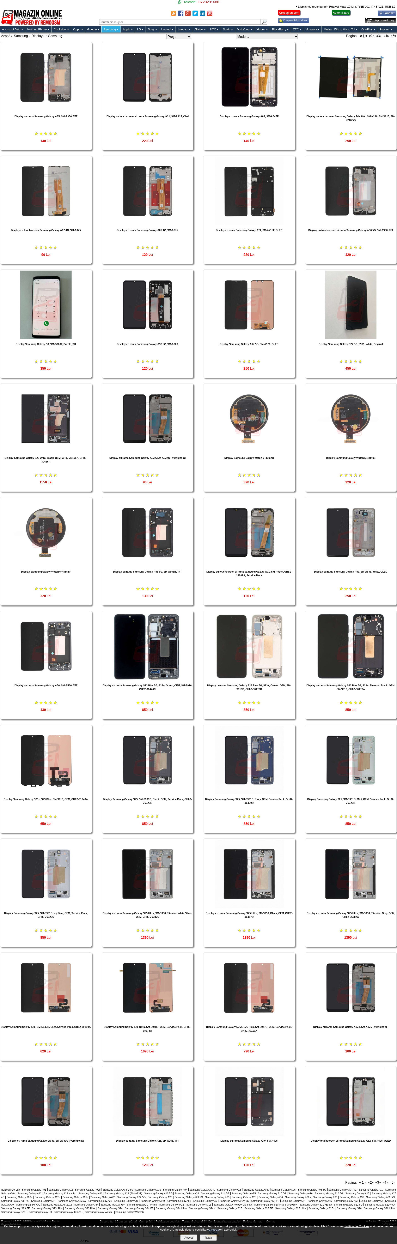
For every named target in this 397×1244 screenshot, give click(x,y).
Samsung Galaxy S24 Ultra (171, 1208)
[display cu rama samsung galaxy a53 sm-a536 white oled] (351, 565)
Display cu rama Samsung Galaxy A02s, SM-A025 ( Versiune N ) (350, 1027)
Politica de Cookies (356, 1226)
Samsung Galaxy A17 (357, 1193)
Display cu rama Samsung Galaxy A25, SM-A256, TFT (147, 1140)
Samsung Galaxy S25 (229, 1208)
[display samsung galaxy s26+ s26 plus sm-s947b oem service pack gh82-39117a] (249, 1021)
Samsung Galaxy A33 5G (15, 1201)
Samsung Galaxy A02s (87, 1189)
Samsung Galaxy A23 (160, 1197)
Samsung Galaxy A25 (217, 1197)
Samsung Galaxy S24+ (202, 1208)
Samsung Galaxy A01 (34, 1189)
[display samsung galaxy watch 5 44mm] (351, 452)
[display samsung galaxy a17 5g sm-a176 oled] (249, 338)
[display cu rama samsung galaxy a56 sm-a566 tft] (46, 679)
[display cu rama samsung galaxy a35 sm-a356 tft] (46, 110)
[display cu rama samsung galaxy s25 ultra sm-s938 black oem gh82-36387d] (249, 907)
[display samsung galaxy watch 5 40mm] (249, 452)
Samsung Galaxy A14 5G (215, 1193)
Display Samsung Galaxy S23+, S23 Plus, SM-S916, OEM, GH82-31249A (46, 799)
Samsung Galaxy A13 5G (158, 1193)
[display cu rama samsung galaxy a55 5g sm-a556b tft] (147, 565)
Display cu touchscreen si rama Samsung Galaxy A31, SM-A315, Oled (147, 116)
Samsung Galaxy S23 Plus (47, 1208)
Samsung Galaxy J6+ (112, 1204)
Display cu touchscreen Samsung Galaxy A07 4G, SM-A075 (46, 230)
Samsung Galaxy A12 (29, 1193)
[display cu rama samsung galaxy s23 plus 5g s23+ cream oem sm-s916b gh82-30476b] (249, 679)
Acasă (5, 36)
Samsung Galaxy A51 (179, 1201)
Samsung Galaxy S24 (110, 1208)
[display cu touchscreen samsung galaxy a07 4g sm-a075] (46, 224)
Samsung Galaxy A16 (300, 1193)
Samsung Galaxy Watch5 (99, 1212)
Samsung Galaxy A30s (298, 1197)
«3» (379, 36)
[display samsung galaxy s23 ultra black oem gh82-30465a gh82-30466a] (46, 452)
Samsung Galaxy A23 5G (189, 1197)
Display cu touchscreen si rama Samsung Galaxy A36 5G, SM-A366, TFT (350, 230)
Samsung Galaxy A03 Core (118, 1189)
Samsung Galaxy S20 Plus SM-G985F (275, 1204)
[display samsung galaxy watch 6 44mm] (46, 565)
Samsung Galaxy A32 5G (380, 1197)
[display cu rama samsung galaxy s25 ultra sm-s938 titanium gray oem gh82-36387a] (351, 907)
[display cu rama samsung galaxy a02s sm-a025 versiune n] (351, 1021)
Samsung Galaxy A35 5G (72, 1201)
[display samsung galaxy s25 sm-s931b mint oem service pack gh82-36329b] (351, 793)
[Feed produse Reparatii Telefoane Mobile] (209, 15)
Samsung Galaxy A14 (187, 1193)
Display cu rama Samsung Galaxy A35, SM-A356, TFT (45, 116)
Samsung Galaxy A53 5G (265, 1201)
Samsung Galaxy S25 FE (258, 1208)
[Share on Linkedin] (202, 15)
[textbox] (180, 22)
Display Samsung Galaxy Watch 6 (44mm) (46, 571)
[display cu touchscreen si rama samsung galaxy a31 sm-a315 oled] (147, 110)
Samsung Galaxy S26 (349, 1208)
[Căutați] (264, 23)
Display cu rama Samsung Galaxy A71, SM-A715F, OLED (249, 230)
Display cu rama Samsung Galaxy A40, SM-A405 (249, 1140)
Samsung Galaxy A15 (243, 1193)
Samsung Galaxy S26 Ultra (379, 1208)
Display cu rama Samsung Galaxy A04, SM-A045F (249, 116)
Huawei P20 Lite (10, 1189)
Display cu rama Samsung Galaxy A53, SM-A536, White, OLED (350, 571)
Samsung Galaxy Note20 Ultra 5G (232, 1204)
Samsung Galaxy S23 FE (15, 1208)
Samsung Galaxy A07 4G (342, 1189)
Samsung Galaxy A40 (126, 1201)
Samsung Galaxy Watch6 (129, 1212)
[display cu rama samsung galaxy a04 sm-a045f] (249, 110)
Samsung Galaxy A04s (202, 1189)
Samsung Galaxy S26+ (14, 1212)
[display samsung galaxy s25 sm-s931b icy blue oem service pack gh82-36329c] (46, 907)
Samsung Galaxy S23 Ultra (80, 1208)
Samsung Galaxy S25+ (322, 1208)
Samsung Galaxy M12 (171, 1204)
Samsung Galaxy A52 (205, 1201)
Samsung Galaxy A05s (256, 1189)
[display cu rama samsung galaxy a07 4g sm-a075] (147, 224)
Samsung (21, 36)
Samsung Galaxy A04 (175, 1189)
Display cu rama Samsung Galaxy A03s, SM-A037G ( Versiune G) (147, 458)
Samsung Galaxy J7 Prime (142, 1204)
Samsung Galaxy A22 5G (131, 1197)
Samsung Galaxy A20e (19, 1197)
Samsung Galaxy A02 (60, 1189)
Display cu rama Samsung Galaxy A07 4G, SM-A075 (147, 230)
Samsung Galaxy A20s (47, 1197)
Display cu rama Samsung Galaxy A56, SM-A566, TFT (45, 685)
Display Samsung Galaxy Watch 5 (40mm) (249, 458)
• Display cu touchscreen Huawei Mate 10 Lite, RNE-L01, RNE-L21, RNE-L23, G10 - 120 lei (311, 6)
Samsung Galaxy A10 (371, 1189)
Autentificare (341, 12)
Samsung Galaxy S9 (40, 1212)
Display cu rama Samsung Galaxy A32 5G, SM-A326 (147, 344)
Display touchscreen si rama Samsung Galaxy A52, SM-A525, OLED (351, 1140)
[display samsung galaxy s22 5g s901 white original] (351, 338)
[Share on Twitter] (195, 15)
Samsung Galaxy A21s (75, 1197)
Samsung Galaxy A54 (293, 1201)
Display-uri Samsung (46, 36)
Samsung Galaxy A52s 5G (234, 1201)
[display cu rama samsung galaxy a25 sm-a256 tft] (147, 1134)
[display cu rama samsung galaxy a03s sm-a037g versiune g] (147, 452)
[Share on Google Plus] (188, 15)
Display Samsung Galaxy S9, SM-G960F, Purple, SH (46, 344)
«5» (393, 36)
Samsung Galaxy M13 (198, 1204)
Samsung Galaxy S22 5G (348, 1204)
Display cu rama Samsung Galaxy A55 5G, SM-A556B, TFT (147, 571)
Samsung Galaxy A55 (320, 1201)
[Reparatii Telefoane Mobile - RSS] (173, 15)
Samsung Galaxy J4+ (86, 1204)
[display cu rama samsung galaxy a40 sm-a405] (249, 1134)
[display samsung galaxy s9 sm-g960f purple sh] (46, 338)
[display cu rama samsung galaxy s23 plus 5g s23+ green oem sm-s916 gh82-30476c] (147, 679)
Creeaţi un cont (289, 12)
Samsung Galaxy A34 (43, 1201)
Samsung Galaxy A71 (28, 1204)
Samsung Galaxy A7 (371, 1201)
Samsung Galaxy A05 (229, 1189)
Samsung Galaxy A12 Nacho (60, 1193)
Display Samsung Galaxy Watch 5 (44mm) (350, 458)
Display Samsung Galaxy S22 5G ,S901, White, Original (351, 344)
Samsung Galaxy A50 (153, 1201)
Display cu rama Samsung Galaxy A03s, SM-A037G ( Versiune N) (46, 1140)
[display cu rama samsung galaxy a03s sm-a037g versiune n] (46, 1134)
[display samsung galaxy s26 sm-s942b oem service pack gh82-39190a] (46, 1021)
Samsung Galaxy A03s (148, 1189)
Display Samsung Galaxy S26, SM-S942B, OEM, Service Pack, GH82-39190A (46, 1027)
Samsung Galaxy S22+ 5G (380, 1204)
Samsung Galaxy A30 (270, 1197)
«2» (371, 36)
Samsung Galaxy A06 (283, 1189)
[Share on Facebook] (180, 15)
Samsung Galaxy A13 (90, 1193)
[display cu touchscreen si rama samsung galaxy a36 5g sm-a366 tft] (351, 224)
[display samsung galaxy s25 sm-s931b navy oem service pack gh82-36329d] (249, 793)
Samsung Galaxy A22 (102, 1197)
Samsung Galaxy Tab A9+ (68, 1212)
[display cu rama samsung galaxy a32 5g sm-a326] (147, 338)
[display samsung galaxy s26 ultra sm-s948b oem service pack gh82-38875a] (147, 1021)
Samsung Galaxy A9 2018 (57, 1204)
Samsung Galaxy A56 (346, 1201)
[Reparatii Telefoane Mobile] (31, 24)
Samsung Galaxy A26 (244, 1197)
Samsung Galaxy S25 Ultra (290, 1208)
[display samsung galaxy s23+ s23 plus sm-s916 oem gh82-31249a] (46, 793)
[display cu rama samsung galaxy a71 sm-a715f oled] (249, 224)
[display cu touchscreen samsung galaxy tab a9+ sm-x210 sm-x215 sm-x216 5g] (351, 110)
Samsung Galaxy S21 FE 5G (315, 1204)
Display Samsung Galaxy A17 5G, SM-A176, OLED (249, 344)
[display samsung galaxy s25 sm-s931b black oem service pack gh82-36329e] (147, 793)
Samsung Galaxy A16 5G (329, 1193)
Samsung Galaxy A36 (100, 1201)
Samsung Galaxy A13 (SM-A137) (123, 1193)
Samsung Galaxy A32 (352, 1197)
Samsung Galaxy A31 (325, 1197)
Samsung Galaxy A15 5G (272, 1193)
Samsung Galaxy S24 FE (139, 1208)
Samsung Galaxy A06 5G (312, 1189)
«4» (386, 36)
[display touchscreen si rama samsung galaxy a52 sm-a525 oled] (351, 1134)
